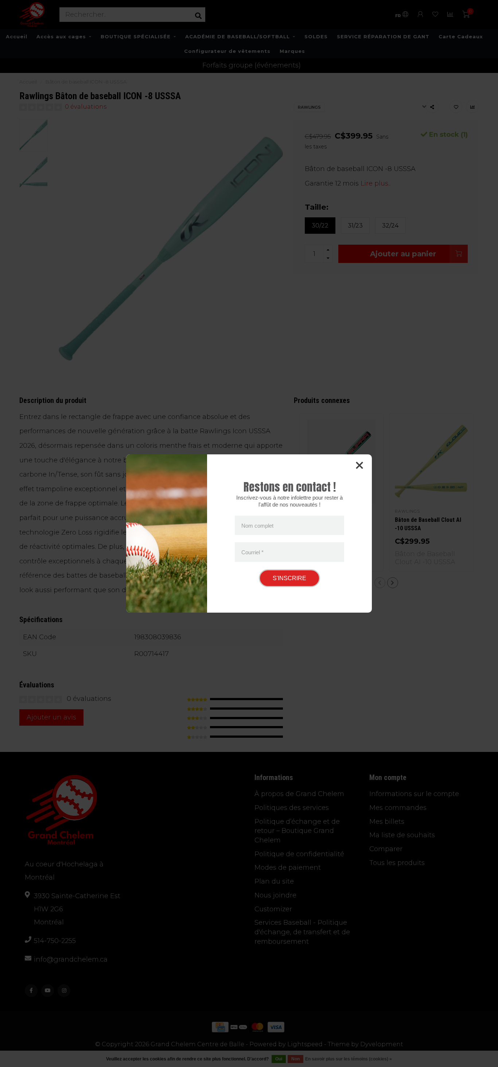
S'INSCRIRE (289, 578)
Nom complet (257, 525)
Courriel (252, 552)
